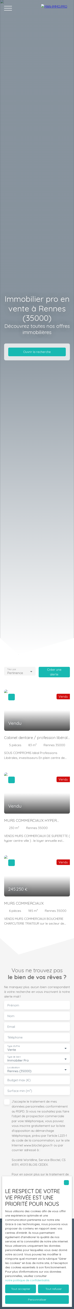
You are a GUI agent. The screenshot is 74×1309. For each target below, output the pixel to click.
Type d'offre (13, 1046)
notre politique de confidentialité (27, 1280)
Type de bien (13, 1057)
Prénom (13, 1005)
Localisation (13, 1067)
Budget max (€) (19, 1080)
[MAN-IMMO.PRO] (55, 8)
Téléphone (15, 1037)
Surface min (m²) (19, 1091)
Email (11, 1027)
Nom (10, 1016)
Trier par (11, 669)
